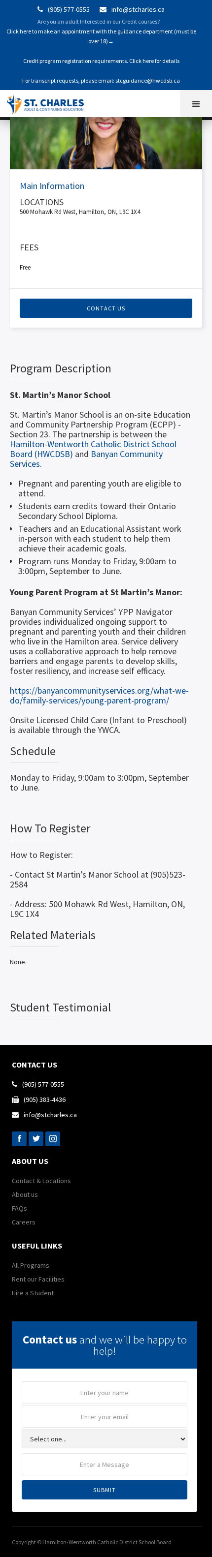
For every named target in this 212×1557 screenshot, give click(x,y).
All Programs (30, 1265)
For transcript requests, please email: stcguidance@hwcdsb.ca (101, 80)
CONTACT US (106, 308)
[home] (49, 102)
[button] (196, 103)
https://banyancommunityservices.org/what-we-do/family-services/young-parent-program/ (99, 695)
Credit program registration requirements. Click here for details (101, 60)
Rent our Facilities (38, 1279)
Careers (23, 1222)
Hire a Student (33, 1292)
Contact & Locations (41, 1180)
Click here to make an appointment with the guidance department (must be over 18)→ (101, 36)
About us (25, 1194)
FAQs (19, 1208)
